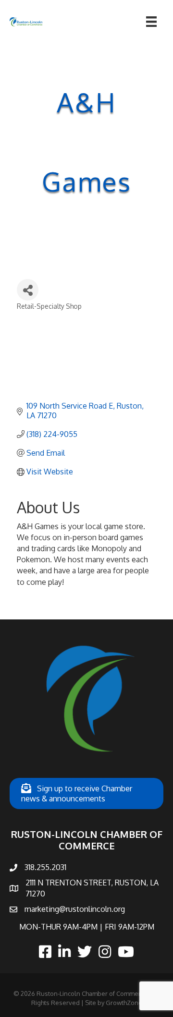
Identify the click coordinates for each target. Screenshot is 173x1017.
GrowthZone (124, 1002)
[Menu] (151, 22)
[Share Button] (27, 290)
